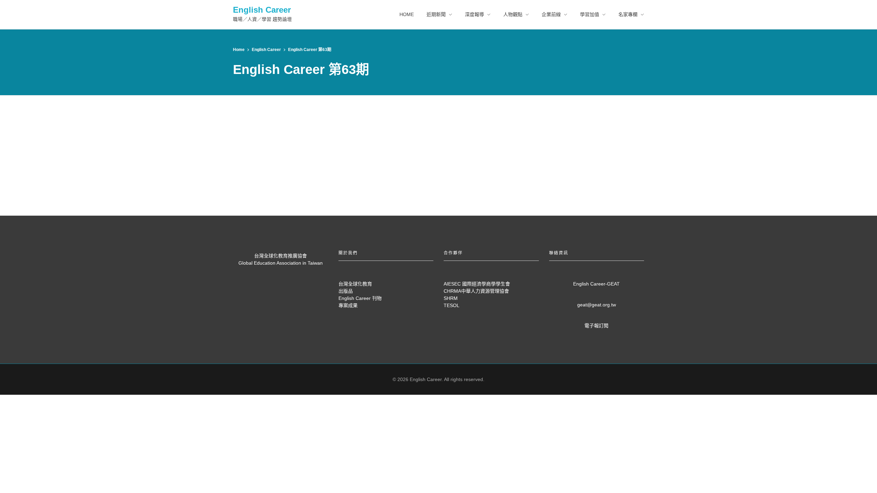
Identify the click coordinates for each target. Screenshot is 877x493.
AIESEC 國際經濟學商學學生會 (477, 284)
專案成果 (348, 305)
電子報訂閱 (596, 325)
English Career (262, 9)
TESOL (451, 305)
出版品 (345, 291)
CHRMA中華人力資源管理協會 (476, 291)
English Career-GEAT (596, 284)
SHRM (451, 298)
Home (239, 49)
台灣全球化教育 (355, 284)
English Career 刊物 (360, 298)
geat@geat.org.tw (596, 304)
